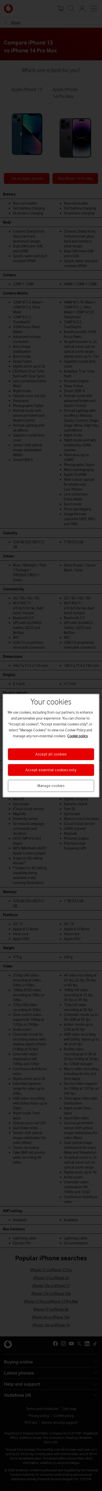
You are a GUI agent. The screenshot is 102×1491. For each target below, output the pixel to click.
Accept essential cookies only (51, 770)
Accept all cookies (51, 754)
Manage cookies (51, 786)
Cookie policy (77, 736)
